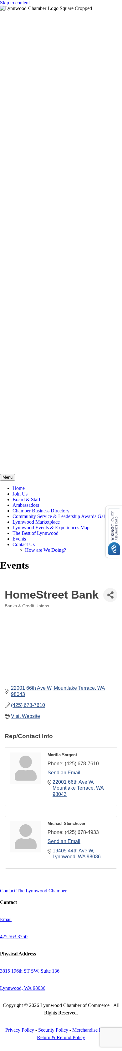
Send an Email (64, 772)
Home (19, 488)
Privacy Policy (19, 1030)
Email (6, 919)
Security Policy (53, 1030)
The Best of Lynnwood (35, 533)
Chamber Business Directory (41, 510)
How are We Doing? (45, 550)
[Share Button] (110, 595)
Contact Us (24, 544)
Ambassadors (26, 505)
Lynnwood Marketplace (36, 522)
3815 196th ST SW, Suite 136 (29, 971)
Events (19, 538)
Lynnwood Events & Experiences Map (51, 527)
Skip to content (15, 2)
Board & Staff (26, 499)
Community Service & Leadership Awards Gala (60, 516)
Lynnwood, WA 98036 (22, 988)
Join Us (20, 493)
